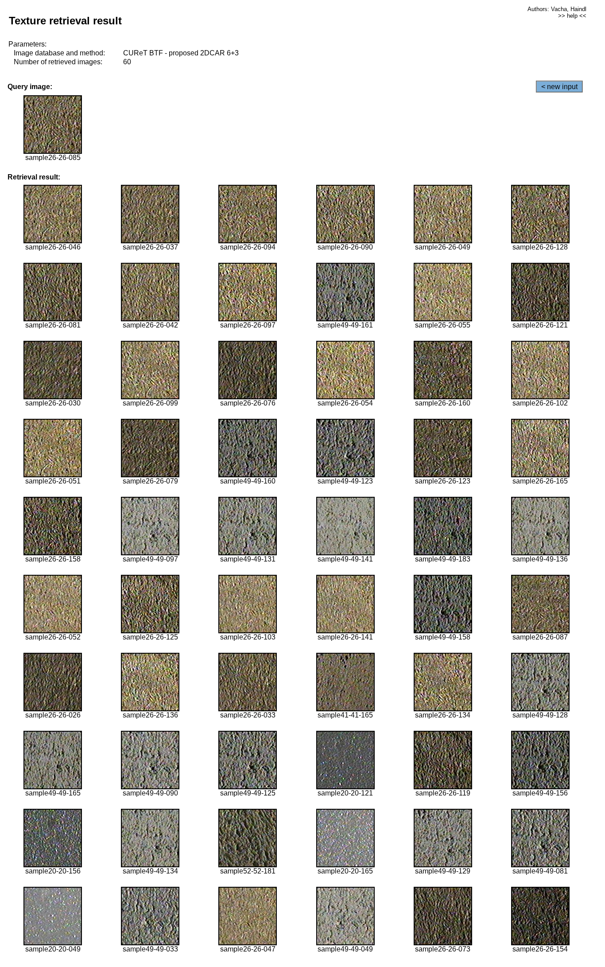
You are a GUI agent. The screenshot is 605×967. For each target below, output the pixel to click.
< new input (559, 86)
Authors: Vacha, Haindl (556, 9)
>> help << (572, 15)
